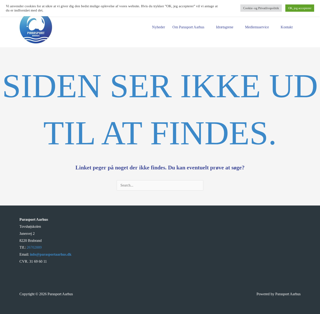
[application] (206, 27)
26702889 (34, 247)
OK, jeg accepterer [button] (299, 8)
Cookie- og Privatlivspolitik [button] (261, 8)
